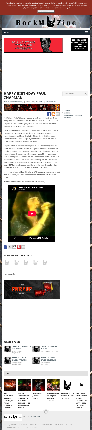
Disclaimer (67, 113)
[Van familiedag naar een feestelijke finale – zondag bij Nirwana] (10, 385)
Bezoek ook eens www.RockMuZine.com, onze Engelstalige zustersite (79, 44)
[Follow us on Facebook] (49, 114)
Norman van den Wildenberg (13, 102)
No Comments (51, 102)
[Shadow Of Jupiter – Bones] (38, 385)
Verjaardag (39, 102)
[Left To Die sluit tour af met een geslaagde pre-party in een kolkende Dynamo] (82, 385)
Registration (31, 427)
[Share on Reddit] (14, 247)
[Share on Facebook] (5, 247)
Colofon (67, 110)
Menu (6, 32)
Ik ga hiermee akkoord (46, 11)
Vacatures (67, 118)
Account (70, 425)
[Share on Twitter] (10, 247)
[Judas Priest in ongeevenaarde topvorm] (67, 385)
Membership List (14, 427)
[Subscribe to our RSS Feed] (53, 114)
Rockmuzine (34, 417)
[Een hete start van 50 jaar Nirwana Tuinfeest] (53, 385)
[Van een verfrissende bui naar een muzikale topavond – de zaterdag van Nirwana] (24, 385)
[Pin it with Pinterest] (19, 247)
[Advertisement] (46, 70)
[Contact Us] (58, 114)
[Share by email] (23, 247)
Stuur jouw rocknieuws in (73, 115)
